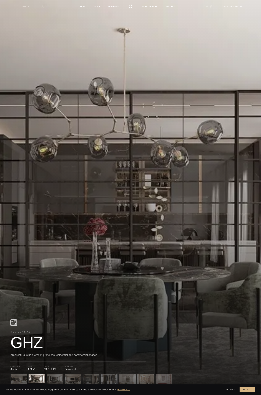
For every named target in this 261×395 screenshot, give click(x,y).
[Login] (43, 6)
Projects (113, 6)
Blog (97, 6)
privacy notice (123, 389)
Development (149, 6)
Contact (170, 6)
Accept (247, 390)
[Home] (130, 6)
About (83, 6)
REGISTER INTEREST (232, 6)
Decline (230, 390)
